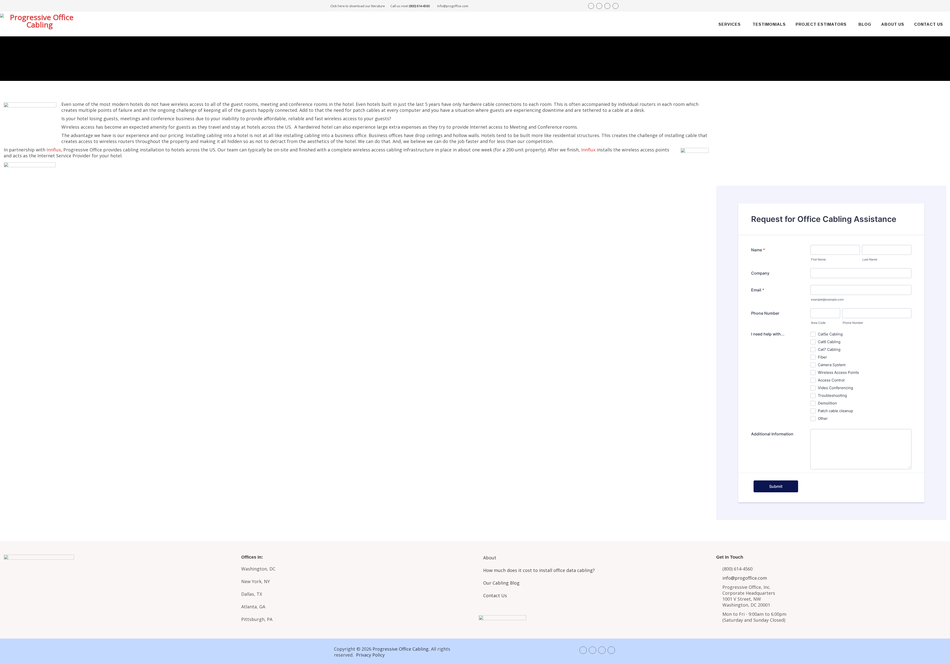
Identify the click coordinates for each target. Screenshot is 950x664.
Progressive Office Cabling (400, 649)
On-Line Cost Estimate (831, 170)
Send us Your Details (831, 137)
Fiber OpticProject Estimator (118, 613)
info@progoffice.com (452, 6)
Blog (864, 24)
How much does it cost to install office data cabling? (539, 570)
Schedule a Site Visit (831, 153)
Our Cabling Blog (501, 583)
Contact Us (928, 24)
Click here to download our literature (380, 6)
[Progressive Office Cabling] (39, 24)
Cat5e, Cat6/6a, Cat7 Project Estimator (118, 594)
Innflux (54, 150)
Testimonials (769, 24)
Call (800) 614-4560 (743, 119)
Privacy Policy (370, 655)
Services (729, 24)
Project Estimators (821, 24)
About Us (892, 24)
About (489, 558)
